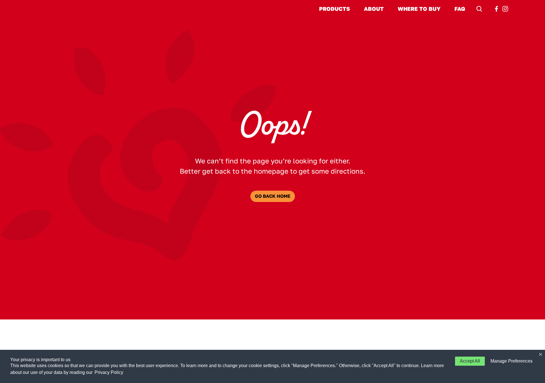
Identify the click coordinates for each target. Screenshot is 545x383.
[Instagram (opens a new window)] (505, 9)
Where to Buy (419, 9)
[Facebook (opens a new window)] (496, 9)
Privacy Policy (109, 372)
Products (334, 9)
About (374, 9)
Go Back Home (272, 196)
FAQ (459, 9)
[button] (510, 361)
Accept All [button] (470, 361)
